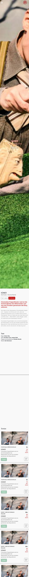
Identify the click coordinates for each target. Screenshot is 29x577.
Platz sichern (14, 147)
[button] (2, 288)
